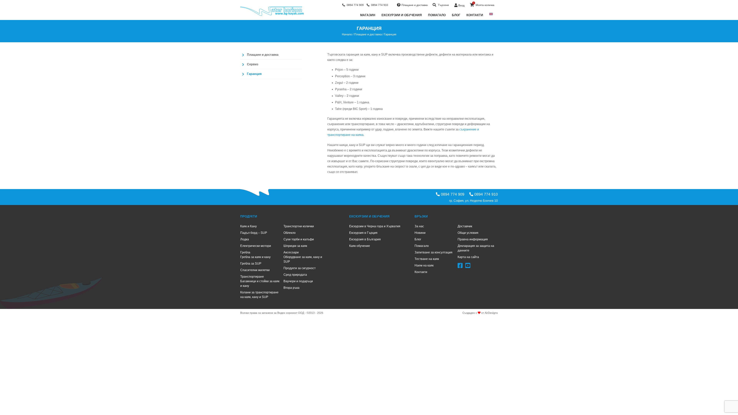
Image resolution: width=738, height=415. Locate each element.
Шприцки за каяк (295, 245)
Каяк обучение (359, 245)
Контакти (474, 15)
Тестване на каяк (427, 259)
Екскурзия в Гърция (363, 232)
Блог (456, 15)
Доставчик (465, 226)
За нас (419, 226)
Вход (461, 5)
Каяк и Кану (248, 226)
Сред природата (295, 274)
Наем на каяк (424, 265)
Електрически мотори (255, 245)
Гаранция (254, 74)
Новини (420, 232)
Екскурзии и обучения (401, 15)
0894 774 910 (379, 5)
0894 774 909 (355, 5)
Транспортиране (252, 276)
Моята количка (483, 4)
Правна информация (473, 239)
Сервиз (252, 64)
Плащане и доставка (414, 5)
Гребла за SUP (250, 263)
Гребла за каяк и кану (255, 257)
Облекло (289, 232)
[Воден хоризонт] (272, 11)
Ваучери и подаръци (298, 281)
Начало (347, 34)
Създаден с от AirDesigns (480, 312)
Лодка (244, 239)
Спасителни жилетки (255, 270)
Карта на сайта (468, 257)
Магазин (367, 15)
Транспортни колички (298, 226)
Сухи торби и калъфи (298, 239)
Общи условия (468, 232)
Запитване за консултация (433, 252)
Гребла (245, 252)
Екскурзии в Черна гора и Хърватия (374, 226)
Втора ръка (291, 287)
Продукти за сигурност (299, 268)
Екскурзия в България (365, 239)
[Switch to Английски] (491, 14)
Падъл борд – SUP (253, 232)
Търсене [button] (443, 5)
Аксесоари (291, 252)
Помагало (437, 15)
